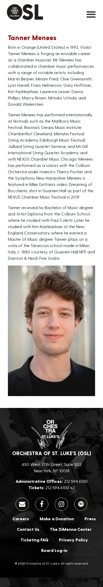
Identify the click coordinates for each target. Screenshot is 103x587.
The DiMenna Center (71, 529)
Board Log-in (54, 550)
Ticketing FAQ (34, 539)
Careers (20, 518)
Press (90, 518)
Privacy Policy (73, 539)
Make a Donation (57, 518)
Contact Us (28, 529)
